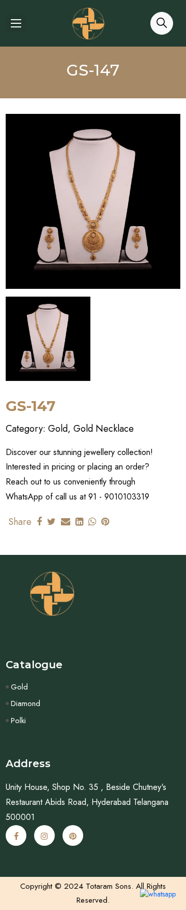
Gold (19, 687)
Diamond (25, 703)
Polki (18, 720)
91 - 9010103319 (118, 497)
